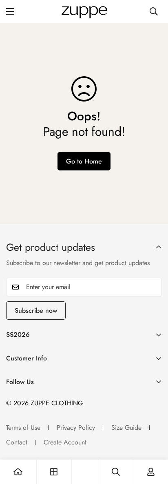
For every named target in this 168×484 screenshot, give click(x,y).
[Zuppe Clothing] (84, 11)
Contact (16, 442)
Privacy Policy (76, 427)
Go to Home (84, 161)
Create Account (65, 442)
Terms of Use (23, 427)
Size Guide (126, 427)
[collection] (54, 472)
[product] (18, 472)
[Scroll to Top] (153, 441)
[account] (151, 472)
